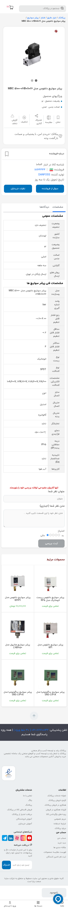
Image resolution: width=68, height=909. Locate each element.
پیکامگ (28, 805)
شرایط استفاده (60, 823)
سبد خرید (62, 843)
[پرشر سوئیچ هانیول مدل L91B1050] (17, 629)
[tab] (58, 207)
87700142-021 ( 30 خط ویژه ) (31, 730)
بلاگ (30, 800)
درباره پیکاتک (60, 828)
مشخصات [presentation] (57, 207)
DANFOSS (44, 175)
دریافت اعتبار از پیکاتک (22, 814)
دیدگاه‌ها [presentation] (44, 207)
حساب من (61, 838)
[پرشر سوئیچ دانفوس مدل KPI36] (17, 582)
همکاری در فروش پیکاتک (55, 805)
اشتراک (6, 865)
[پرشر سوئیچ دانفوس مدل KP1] (50, 629)
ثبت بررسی (51, 543)
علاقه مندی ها (59, 847)
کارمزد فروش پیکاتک (57, 800)
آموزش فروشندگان (24, 819)
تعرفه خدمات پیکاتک (56, 795)
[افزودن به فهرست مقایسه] (49, 117)
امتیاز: (61, 531)
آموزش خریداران (25, 823)
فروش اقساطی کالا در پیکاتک (19, 809)
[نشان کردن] (7, 154)
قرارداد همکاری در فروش (56, 809)
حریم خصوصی (60, 819)
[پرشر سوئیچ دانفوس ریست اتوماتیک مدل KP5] (50, 582)
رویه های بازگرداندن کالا (56, 814)
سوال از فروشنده (50, 188)
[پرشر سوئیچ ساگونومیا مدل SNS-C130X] (17, 676)
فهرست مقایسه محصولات (55, 852)
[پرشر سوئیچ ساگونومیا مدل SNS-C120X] (50, 676)
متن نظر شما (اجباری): (52, 506)
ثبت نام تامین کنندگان (56, 857)
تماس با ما (27, 795)
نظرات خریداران (18, 188)
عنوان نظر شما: (56, 491)
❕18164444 (41, 170)
